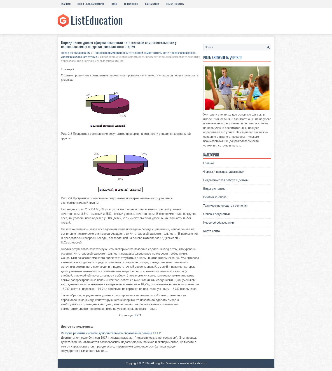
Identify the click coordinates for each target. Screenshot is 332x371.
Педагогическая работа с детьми (225, 180)
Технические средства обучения (225, 205)
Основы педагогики (216, 214)
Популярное (131, 4)
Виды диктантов (214, 188)
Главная (66, 4)
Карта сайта (152, 4)
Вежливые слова (215, 197)
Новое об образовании (90, 4)
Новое (114, 4)
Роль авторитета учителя (222, 57)
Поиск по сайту (175, 4)
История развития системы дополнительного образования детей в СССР (111, 333)
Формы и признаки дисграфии (223, 171)
